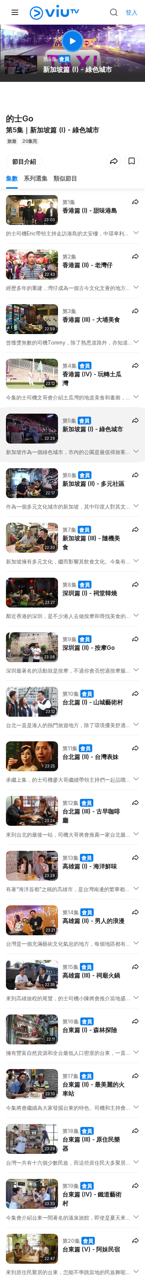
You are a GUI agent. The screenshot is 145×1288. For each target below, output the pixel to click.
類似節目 (65, 178)
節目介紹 (24, 161)
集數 (12, 178)
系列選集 (36, 178)
